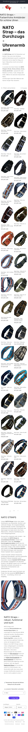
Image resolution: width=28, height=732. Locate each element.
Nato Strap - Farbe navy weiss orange (6, 295)
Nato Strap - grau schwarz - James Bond (20, 154)
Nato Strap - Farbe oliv (6, 153)
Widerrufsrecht (18, 721)
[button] (2, 7)
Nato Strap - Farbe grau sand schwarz (6, 131)
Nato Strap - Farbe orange (7, 248)
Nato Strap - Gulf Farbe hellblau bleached (6, 202)
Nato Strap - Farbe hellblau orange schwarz (20, 388)
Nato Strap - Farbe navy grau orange (19, 479)
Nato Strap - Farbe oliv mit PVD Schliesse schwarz (20, 272)
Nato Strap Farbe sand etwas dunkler (6, 318)
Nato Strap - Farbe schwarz (20, 131)
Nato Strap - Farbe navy (6, 342)
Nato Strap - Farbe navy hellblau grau (19, 201)
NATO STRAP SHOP (12, 720)
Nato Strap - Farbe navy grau (6, 479)
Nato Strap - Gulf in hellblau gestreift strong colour (7, 364)
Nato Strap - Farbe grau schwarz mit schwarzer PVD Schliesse (7, 433)
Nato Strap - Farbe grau (19, 342)
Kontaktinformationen (9, 723)
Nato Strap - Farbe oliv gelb (20, 432)
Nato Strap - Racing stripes (20, 501)
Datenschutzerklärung (9, 721)
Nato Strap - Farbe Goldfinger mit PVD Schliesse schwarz (18, 319)
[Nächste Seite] (17, 510)
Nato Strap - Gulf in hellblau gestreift (7, 273)
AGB (24, 721)
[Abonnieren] (23, 693)
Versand (23, 723)
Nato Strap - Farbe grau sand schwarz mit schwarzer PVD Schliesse (20, 364)
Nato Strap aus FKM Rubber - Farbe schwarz (7, 502)
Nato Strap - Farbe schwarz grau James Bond (7, 108)
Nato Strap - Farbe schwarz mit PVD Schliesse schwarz (20, 178)
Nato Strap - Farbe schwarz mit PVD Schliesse (7, 177)
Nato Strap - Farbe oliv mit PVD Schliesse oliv (20, 295)
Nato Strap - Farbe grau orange (6, 457)
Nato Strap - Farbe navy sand (6, 388)
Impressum (17, 723)
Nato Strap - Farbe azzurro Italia (20, 457)
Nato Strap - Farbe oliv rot (20, 223)
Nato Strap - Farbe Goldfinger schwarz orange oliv (7, 226)
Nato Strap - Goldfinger (19, 108)
